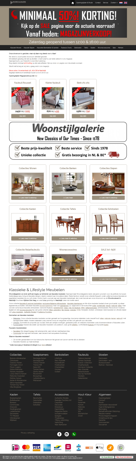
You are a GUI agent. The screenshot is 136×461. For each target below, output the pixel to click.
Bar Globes (65, 310)
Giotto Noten (38, 372)
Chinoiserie (14, 361)
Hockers (58, 369)
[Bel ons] (75, 435)
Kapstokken (59, 409)
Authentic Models (30, 312)
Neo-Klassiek (60, 361)
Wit (79, 411)
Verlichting (59, 422)
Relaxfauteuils (83, 372)
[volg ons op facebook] (61, 435)
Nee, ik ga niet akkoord (124, 457)
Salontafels (37, 400)
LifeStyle (58, 358)
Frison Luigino (15, 367)
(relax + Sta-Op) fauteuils (72, 308)
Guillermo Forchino (45, 312)
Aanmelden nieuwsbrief (108, 405)
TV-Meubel (14, 416)
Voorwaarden (104, 422)
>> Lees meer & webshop (108, 279)
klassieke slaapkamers (74, 303)
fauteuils (91, 325)
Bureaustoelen (104, 363)
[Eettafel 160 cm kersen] (83, 98)
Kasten (93, 48)
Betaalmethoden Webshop (109, 411)
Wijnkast (13, 420)
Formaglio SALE (16, 365)
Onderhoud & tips (106, 418)
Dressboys (59, 407)
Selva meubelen (16, 383)
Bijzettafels (37, 398)
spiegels (73, 310)
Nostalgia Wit (38, 361)
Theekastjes (59, 418)
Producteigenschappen (108, 416)
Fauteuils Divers (66, 48)
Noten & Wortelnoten (18, 380)
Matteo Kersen (15, 378)
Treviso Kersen (39, 363)
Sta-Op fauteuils (84, 374)
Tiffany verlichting (62, 420)
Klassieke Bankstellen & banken (48, 48)
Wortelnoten (83, 414)
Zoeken (113, 3)
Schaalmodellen (61, 414)
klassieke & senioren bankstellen (31, 303)
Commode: (17, 333)
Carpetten (59, 403)
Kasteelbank (59, 363)
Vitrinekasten (15, 418)
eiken (120, 306)
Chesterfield (59, 367)
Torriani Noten (38, 369)
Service (105, 3)
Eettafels (36, 405)
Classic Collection (85, 363)
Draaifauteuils (83, 365)
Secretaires (14, 414)
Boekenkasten (15, 398)
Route (101, 403)
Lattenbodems (39, 378)
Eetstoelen (77, 48)
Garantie (102, 420)
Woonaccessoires (104, 48)
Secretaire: (16, 331)
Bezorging (103, 409)
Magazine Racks (61, 411)
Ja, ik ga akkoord (107, 457)
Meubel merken (105, 414)
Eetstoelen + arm (105, 361)
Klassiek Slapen (29, 48)
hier (36, 76)
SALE (37, 61)
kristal (79, 310)
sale (57, 63)
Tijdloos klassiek (84, 358)
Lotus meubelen (17, 312)
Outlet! (57, 372)
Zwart (80, 416)
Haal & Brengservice (107, 407)
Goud (80, 400)
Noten (80, 409)
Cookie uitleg (72, 458)
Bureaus (13, 403)
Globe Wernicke (16, 369)
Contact (98, 3)
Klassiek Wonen (15, 48)
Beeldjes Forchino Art (63, 400)
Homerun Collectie (85, 367)
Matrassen (37, 380)
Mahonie (81, 407)
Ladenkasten (15, 411)
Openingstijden (104, 398)
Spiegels (58, 416)
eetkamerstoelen (91, 308)
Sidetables (37, 403)
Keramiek (81, 403)
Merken (120, 48)
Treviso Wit (37, 365)
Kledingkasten (15, 409)
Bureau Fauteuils (84, 361)
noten (94, 306)
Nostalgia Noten (39, 358)
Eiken (80, 398)
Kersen (80, 405)
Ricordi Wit (37, 374)
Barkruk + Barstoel (106, 365)
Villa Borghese (15, 387)
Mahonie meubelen (17, 376)
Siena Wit (36, 367)
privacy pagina (60, 458)
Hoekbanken (60, 365)
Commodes (14, 405)
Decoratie (58, 405)
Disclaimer (103, 425)
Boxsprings (37, 376)
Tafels (86, 48)
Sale (114, 48)
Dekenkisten (83, 378)
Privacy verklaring (28, 433)
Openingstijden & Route (84, 3)
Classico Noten (16, 363)
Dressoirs (13, 407)
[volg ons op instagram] (68, 435)
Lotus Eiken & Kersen (18, 374)
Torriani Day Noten (17, 385)
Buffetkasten (15, 400)
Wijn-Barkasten (61, 425)
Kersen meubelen (17, 372)
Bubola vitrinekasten (18, 358)
